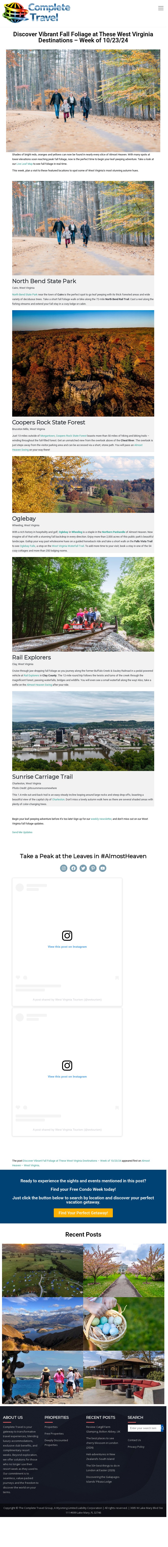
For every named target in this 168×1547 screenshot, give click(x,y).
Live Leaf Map (24, 163)
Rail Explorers (31, 675)
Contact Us (134, 1440)
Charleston (58, 799)
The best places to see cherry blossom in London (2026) (102, 1442)
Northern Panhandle (113, 531)
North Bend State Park (25, 294)
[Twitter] (83, 868)
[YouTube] (102, 868)
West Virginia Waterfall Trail (68, 545)
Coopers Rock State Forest (71, 435)
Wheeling (77, 531)
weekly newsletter (101, 818)
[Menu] (161, 8)
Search (164, 1428)
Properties (51, 1427)
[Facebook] (73, 868)
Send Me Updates (22, 832)
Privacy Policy (136, 1447)
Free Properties (54, 1433)
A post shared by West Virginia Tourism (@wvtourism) (67, 999)
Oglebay (63, 531)
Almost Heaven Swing (39, 684)
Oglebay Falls (27, 545)
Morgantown (47, 435)
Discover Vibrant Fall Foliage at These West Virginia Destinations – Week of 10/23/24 (72, 1160)
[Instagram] (63, 868)
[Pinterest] (93, 868)
